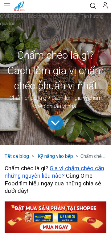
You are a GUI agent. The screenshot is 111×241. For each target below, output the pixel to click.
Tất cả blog (17, 156)
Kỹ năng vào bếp (55, 156)
